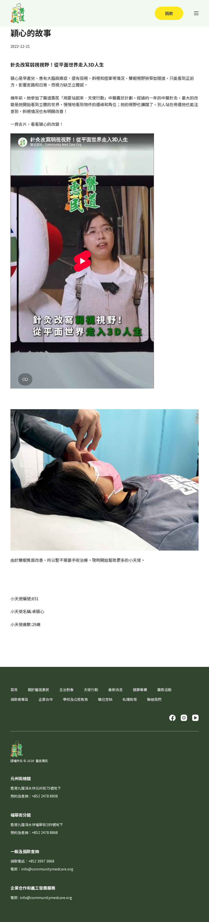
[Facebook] (172, 718)
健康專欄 (140, 689)
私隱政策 (130, 699)
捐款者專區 (19, 699)
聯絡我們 (154, 699)
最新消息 (115, 689)
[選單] (196, 13)
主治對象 (66, 689)
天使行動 (91, 689)
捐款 (169, 13)
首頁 (14, 689)
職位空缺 (105, 699)
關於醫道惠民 (38, 689)
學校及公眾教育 (75, 699)
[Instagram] (184, 718)
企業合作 (45, 699)
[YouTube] (195, 718)
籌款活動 (164, 689)
